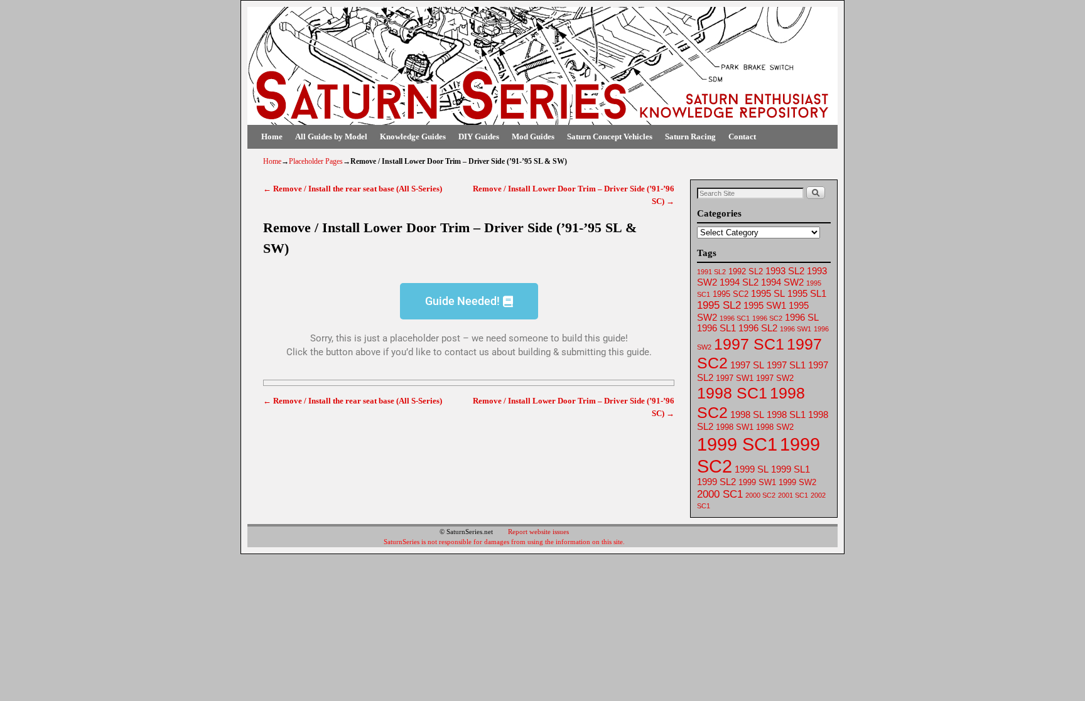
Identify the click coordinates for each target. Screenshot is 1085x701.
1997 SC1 (749, 344)
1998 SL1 (786, 415)
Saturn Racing (690, 136)
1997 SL (747, 365)
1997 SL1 (786, 365)
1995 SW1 (764, 306)
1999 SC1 (737, 444)
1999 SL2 (716, 482)
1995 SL (768, 294)
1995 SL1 (806, 294)
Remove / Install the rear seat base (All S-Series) (352, 188)
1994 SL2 (739, 282)
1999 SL (752, 469)
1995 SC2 (730, 294)
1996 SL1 (716, 328)
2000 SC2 (760, 495)
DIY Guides (478, 136)
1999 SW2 (797, 482)
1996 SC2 (767, 318)
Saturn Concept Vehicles (609, 136)
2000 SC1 (720, 494)
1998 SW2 (775, 427)
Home (272, 136)
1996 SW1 (795, 329)
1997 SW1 (734, 378)
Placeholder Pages (316, 161)
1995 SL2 (719, 305)
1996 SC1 (735, 318)
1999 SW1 (757, 482)
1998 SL (747, 415)
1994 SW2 (782, 282)
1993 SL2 (784, 271)
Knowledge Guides (413, 136)
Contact (742, 136)
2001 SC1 (793, 495)
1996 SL (802, 318)
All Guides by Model (331, 136)
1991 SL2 (711, 272)
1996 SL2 (757, 328)
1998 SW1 (734, 427)
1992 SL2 (745, 271)
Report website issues (538, 531)
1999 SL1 (790, 469)
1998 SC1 (732, 393)
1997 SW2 (775, 378)
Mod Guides (533, 136)
